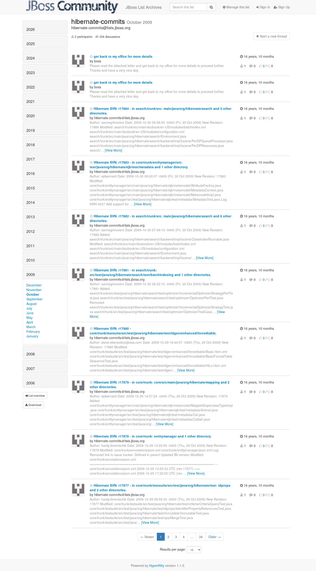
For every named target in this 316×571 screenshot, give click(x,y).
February (33, 331)
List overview (36, 395)
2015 (30, 188)
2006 (30, 383)
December (34, 285)
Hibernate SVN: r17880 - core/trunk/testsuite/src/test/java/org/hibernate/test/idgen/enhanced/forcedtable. (153, 330)
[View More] (113, 150)
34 (201, 536)
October (32, 294)
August (31, 303)
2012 (30, 231)
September (34, 299)
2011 (30, 245)
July (29, 308)
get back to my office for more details (122, 56)
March (31, 326)
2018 (30, 144)
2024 (30, 58)
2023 (30, 72)
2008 (30, 354)
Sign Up (283, 7)
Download (34, 405)
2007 (30, 368)
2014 (30, 202)
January (32, 336)
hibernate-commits (99, 21)
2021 (30, 101)
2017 (30, 159)
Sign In (264, 7)
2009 (30, 274)
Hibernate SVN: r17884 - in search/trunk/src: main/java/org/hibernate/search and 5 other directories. (160, 110)
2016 (30, 173)
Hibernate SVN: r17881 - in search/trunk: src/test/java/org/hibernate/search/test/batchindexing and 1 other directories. (150, 272)
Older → (214, 536)
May (29, 317)
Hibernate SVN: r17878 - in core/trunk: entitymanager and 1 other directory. (152, 436)
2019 (30, 130)
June (30, 313)
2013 (30, 216)
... (191, 536)
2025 (30, 43)
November (34, 289)
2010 (30, 260)
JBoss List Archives (144, 7)
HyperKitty (156, 565)
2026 (30, 29)
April (29, 322)
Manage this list (237, 7)
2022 (30, 87)
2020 (30, 115)
